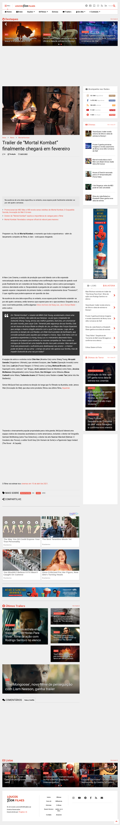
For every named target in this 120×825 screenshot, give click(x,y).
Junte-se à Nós (58, 810)
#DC (6, 34)
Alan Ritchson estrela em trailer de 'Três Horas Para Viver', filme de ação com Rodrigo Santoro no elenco (23, 635)
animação (85, 32)
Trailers (68, 12)
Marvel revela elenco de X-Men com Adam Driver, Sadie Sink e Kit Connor (103, 162)
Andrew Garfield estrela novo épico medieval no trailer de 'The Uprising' (63, 619)
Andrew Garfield (59, 613)
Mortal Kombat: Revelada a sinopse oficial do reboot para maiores (31, 219)
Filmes (43, 12)
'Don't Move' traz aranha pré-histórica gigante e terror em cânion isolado (63, 656)
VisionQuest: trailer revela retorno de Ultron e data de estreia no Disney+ (102, 134)
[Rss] (102, 6)
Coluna (46, 773)
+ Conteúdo (93, 12)
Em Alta (80, 12)
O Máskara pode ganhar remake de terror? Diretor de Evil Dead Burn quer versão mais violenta (100, 398)
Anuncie (59, 815)
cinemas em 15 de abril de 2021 (34, 484)
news (12, 138)
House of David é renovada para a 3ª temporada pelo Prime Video (102, 175)
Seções (30, 12)
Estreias (48, 805)
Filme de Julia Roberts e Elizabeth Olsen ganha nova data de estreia (103, 198)
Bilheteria (59, 801)
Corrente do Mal (93, 414)
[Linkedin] (106, 6)
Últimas (91, 125)
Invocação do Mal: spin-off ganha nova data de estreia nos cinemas (100, 377)
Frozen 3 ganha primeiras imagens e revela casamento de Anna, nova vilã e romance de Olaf (98, 38)
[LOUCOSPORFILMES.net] (25, 6)
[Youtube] (94, 6)
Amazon (56, 632)
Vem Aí (48, 801)
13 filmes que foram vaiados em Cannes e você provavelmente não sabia (21, 779)
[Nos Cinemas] (41, 596)
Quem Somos (48, 809)
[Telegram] (86, 6)
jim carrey (91, 388)
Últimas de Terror (95, 357)
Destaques (11, 19)
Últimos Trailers (15, 606)
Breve (20, 12)
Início (4, 138)
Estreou (55, 12)
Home (9, 12)
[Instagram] (98, 6)
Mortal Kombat (23, 138)
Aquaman (66, 388)
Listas (9, 760)
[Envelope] (102, 797)
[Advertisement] (60, 65)
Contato (48, 815)
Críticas (58, 805)
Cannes (7, 773)
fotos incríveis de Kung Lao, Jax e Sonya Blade (56, 305)
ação (7, 679)
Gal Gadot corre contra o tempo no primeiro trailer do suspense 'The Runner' (65, 637)
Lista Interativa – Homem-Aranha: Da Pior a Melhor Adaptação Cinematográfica (58, 779)
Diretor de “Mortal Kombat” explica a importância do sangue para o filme (33, 216)
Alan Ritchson (10, 625)
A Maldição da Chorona (95, 370)
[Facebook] (90, 6)
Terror (56, 651)
